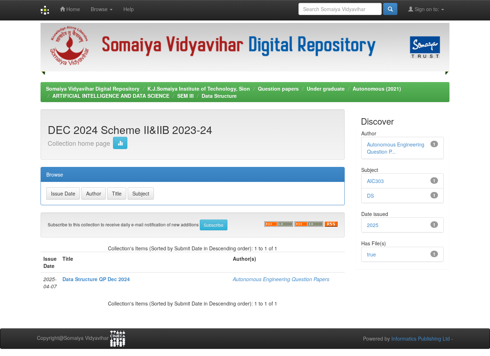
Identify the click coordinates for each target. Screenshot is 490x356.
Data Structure (219, 95)
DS (370, 195)
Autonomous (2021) (377, 88)
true (371, 254)
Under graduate (326, 88)
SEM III (185, 95)
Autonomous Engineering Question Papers (281, 279)
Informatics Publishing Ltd (420, 338)
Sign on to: (426, 9)
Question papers (278, 88)
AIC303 (375, 180)
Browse (100, 9)
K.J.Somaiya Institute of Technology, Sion (198, 88)
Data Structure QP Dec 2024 (96, 279)
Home (72, 9)
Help (128, 9)
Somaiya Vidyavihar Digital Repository (93, 88)
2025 (372, 224)
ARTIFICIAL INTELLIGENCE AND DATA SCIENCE (110, 95)
